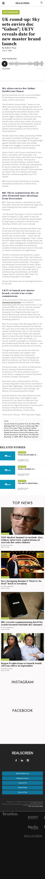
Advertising (22, 787)
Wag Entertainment (31, 437)
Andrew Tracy (10, 48)
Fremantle (27, 428)
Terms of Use (22, 792)
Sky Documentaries (11, 434)
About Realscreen (22, 773)
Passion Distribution (27, 432)
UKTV (21, 437)
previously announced (11, 302)
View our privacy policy (35, 806)
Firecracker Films (15, 428)
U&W (16, 437)
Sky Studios (23, 434)
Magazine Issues (22, 778)
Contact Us (23, 783)
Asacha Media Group (12, 424)
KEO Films (24, 430)
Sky (36, 432)
